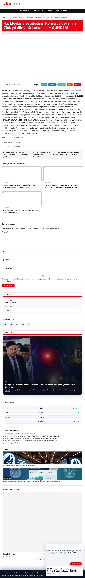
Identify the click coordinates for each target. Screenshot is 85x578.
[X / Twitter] (11, 324)
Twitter (44, 84)
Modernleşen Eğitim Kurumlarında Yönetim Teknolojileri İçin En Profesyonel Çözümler (31, 436)
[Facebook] (5, 324)
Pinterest (77, 84)
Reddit (70, 84)
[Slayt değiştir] (38, 559)
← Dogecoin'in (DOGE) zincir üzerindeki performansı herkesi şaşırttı (15, 154)
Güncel (11, 18)
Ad (3, 251)
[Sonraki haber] (78, 339)
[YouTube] (22, 324)
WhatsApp (61, 84)
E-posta (5, 260)
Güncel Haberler (23, 11)
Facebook (52, 84)
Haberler (4, 18)
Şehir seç (8, 306)
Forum (49, 11)
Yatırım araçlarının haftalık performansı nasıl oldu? (20, 434)
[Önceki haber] (74, 339)
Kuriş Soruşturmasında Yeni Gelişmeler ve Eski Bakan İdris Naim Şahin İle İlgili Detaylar (32, 438)
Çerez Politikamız (37, 575)
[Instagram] (17, 324)
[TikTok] (28, 324)
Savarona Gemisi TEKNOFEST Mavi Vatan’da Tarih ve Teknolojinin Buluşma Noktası (30, 440)
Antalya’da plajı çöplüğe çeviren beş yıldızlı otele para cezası (23, 443)
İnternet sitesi (7, 268)
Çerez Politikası (61, 11)
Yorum (5, 232)
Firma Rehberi (38, 11)
